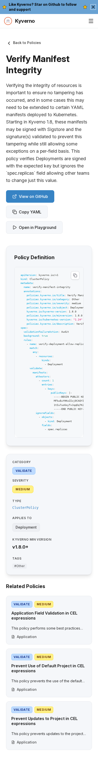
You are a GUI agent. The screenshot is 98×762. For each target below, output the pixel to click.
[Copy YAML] (75, 275)
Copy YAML (30, 211)
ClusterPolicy (25, 508)
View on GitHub (33, 196)
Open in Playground (37, 227)
